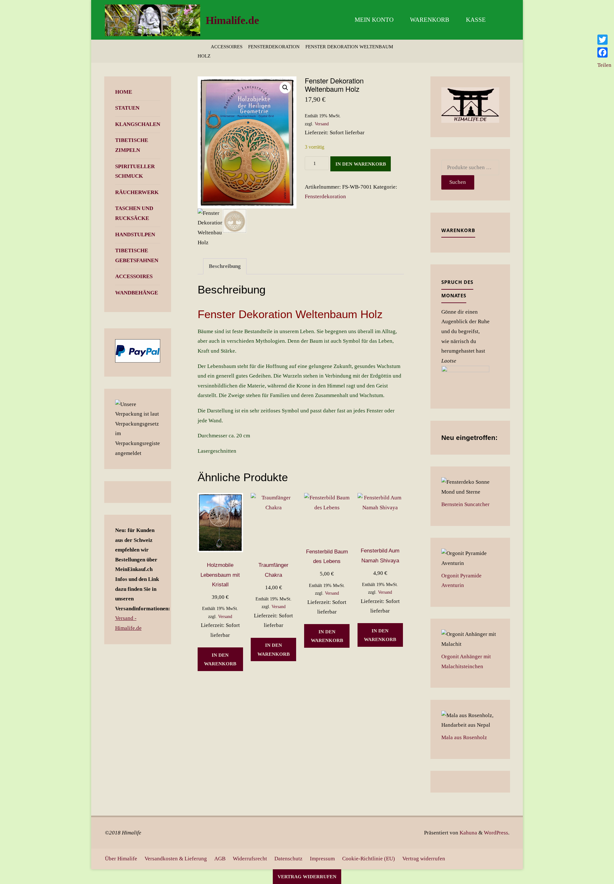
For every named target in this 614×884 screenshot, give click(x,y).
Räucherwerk (137, 192)
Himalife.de (232, 20)
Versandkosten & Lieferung (176, 859)
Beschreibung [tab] (225, 266)
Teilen (604, 65)
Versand (322, 123)
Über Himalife (121, 859)
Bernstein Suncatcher (465, 504)
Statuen (127, 108)
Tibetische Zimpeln (131, 145)
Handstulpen (135, 234)
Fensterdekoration (274, 46)
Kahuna (467, 833)
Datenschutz (288, 859)
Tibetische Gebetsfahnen (136, 255)
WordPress (496, 833)
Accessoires (226, 46)
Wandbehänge (136, 293)
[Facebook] (604, 52)
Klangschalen (137, 124)
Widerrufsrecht (250, 859)
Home (123, 92)
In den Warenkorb (360, 164)
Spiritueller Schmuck (135, 171)
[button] (285, 87)
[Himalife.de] (152, 20)
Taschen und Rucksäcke (134, 213)
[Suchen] (501, 20)
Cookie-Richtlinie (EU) (368, 859)
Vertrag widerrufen (423, 859)
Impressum (322, 859)
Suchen (457, 182)
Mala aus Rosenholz (464, 737)
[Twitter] (604, 39)
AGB (219, 859)
